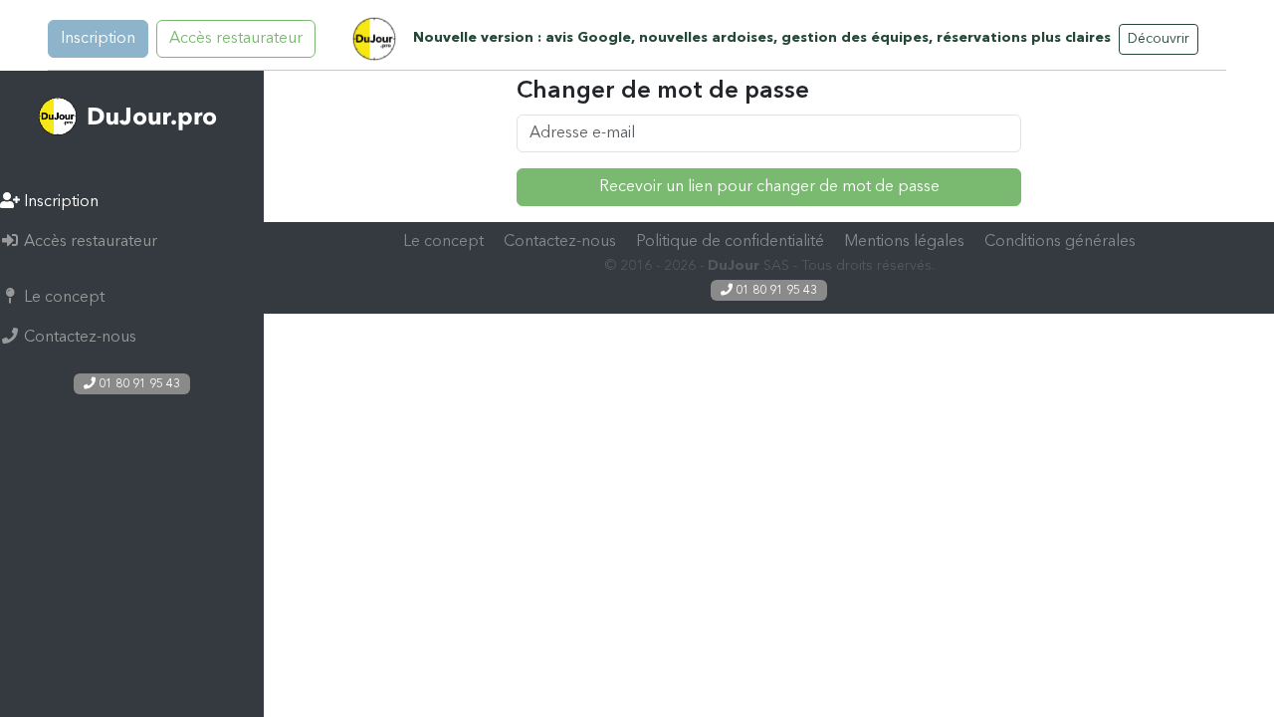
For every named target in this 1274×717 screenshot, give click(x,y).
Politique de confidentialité (730, 242)
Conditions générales (1060, 242)
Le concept (62, 298)
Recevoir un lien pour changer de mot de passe (769, 187)
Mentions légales (904, 242)
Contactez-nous (78, 338)
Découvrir (1158, 39)
